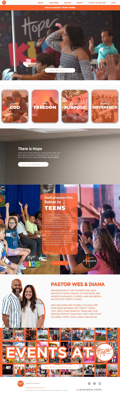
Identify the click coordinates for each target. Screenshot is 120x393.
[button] (40, 2)
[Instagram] (94, 383)
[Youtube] (99, 383)
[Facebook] (89, 383)
